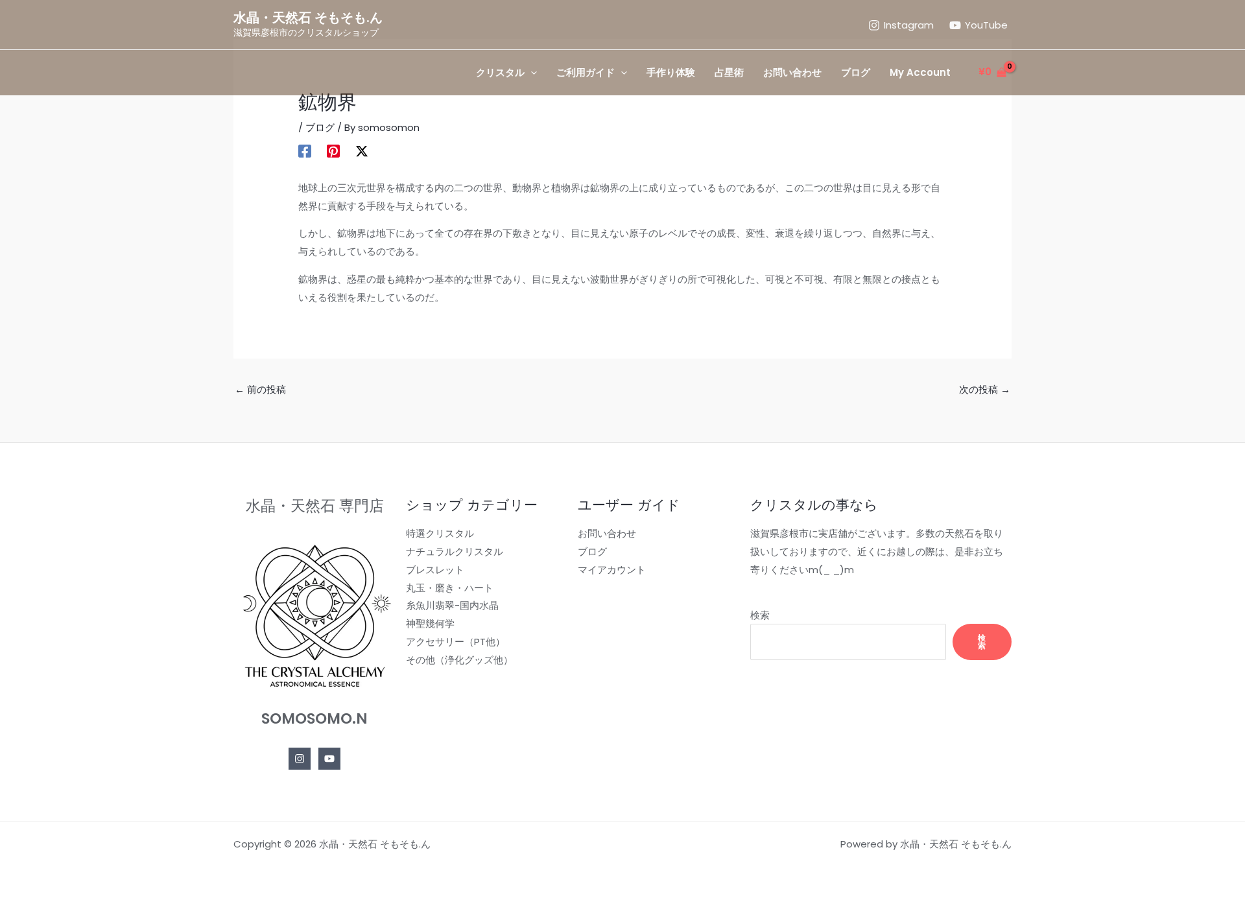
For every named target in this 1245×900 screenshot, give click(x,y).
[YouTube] (329, 759)
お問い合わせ (607, 533)
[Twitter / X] (361, 150)
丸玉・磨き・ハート (449, 588)
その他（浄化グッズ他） (459, 660)
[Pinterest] (333, 150)
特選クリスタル (440, 533)
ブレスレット (435, 569)
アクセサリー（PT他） (455, 641)
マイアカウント (612, 569)
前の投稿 (260, 389)
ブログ (320, 127)
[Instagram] (300, 759)
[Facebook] (304, 150)
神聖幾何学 (430, 623)
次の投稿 (984, 389)
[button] (531, 72)
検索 (760, 615)
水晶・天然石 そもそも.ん (308, 17)
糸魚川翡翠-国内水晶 (452, 605)
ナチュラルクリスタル (454, 551)
